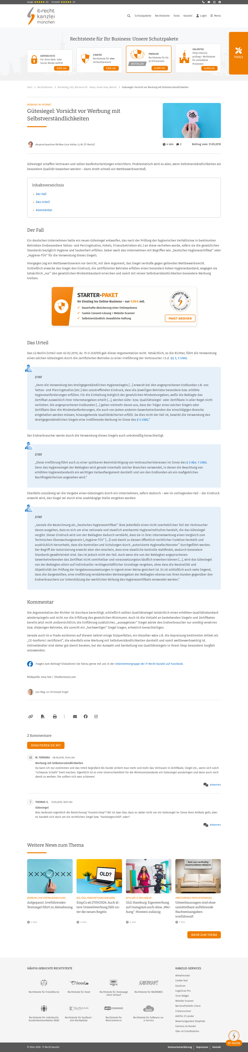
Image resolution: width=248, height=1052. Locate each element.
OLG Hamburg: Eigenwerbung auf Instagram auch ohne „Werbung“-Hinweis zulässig (148, 907)
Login (203, 15)
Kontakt (216, 1047)
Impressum (202, 1047)
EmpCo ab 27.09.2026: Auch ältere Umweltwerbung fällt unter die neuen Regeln (98, 907)
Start (29, 87)
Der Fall (41, 194)
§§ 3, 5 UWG (178, 358)
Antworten (215, 784)
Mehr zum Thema (204, 935)
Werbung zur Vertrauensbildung (46, 898)
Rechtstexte (162, 15)
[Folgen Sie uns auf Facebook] (220, 2)
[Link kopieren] (30, 716)
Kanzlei (187, 15)
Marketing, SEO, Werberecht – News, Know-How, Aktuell (87, 87)
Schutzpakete (143, 15)
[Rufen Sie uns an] (203, 2)
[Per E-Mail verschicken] (74, 716)
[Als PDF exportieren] (42, 716)
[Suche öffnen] (129, 15)
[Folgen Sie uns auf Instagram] (214, 2)
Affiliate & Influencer (139, 898)
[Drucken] (54, 716)
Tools (176, 15)
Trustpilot (63, 2)
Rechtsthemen (45, 87)
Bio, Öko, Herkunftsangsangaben (96, 898)
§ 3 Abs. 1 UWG (196, 462)
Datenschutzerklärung (180, 1047)
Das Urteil (43, 202)
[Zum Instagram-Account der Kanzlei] (96, 716)
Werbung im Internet (39, 104)
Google (37, 2)
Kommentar (44, 210)
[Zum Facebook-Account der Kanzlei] (86, 716)
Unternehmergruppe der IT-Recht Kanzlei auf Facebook (149, 664)
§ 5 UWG (142, 419)
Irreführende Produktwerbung (193, 898)
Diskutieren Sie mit (46, 745)
